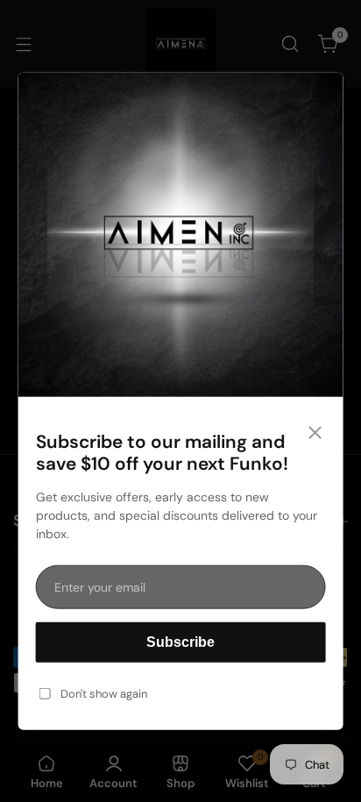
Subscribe (180, 642)
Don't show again (103, 693)
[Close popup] (314, 434)
